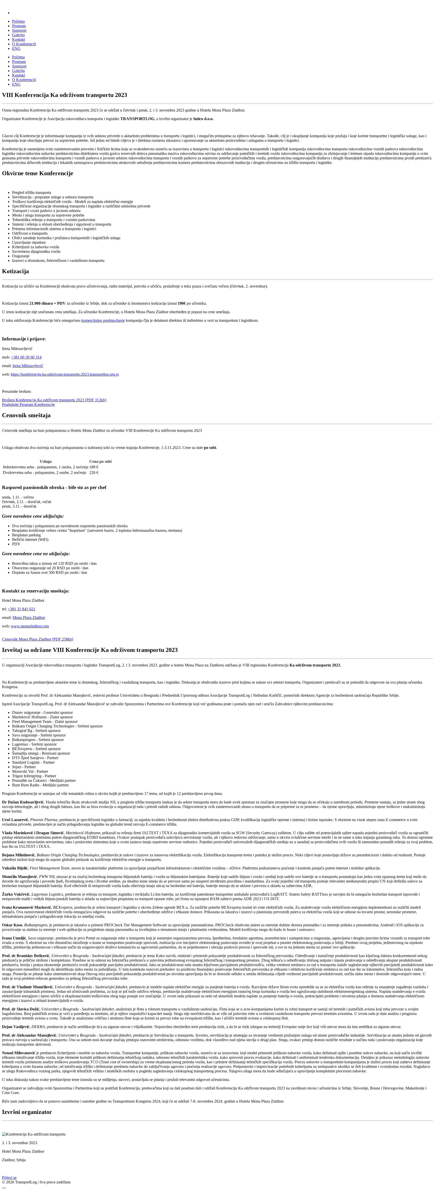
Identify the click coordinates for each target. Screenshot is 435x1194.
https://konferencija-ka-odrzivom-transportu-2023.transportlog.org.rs (65, 374)
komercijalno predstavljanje (103, 320)
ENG (16, 48)
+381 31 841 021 (21, 609)
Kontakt (18, 39)
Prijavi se (9, 1177)
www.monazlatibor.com (30, 626)
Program (19, 26)
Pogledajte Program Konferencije (28, 404)
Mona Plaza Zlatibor (29, 617)
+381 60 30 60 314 (26, 357)
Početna (18, 21)
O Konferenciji (24, 44)
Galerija (18, 35)
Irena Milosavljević (28, 366)
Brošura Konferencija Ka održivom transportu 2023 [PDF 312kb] (54, 400)
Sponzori (19, 30)
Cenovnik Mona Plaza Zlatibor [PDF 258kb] (37, 639)
